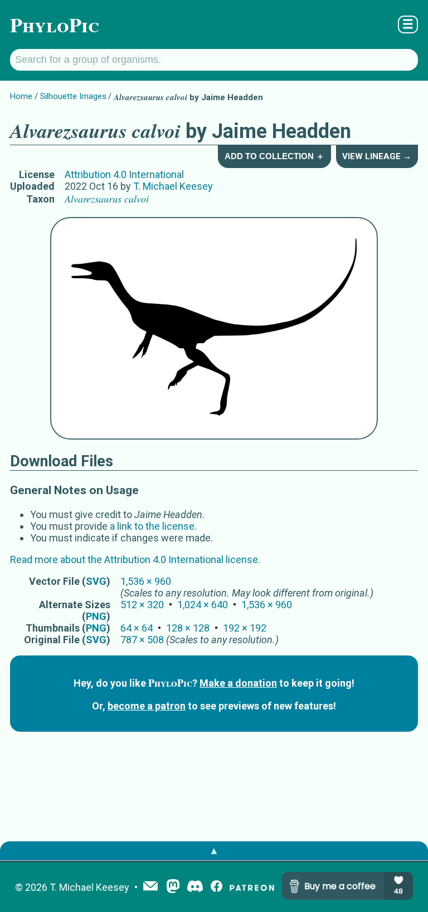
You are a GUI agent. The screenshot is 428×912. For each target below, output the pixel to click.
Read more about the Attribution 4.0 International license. (135, 559)
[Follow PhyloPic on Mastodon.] (173, 887)
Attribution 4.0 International (124, 174)
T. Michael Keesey (173, 186)
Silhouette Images (73, 96)
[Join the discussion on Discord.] (195, 887)
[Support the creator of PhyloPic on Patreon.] (252, 887)
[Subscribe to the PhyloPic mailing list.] (150, 887)
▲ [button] (214, 850)
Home (21, 96)
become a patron (147, 706)
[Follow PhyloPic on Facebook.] (216, 887)
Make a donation (238, 683)
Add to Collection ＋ (274, 156)
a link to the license (152, 526)
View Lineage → (376, 156)
